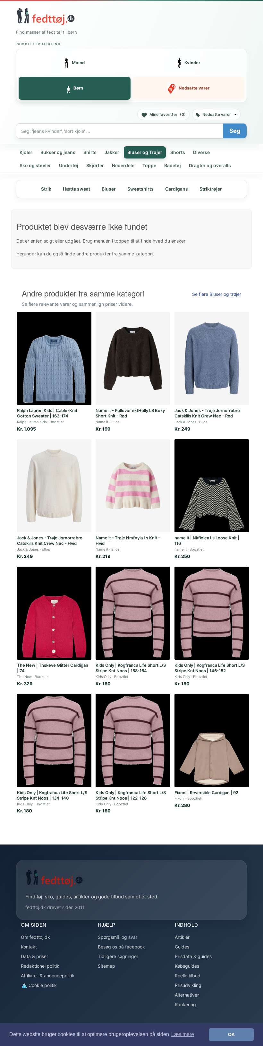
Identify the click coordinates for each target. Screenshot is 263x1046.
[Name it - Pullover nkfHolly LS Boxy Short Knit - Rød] (133, 358)
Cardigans (176, 189)
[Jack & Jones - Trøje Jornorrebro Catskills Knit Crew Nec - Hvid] (54, 485)
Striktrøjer (210, 189)
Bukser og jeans (57, 152)
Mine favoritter (167, 114)
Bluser (109, 189)
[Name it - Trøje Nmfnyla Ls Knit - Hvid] (133, 485)
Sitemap (106, 966)
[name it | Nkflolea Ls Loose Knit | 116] (211, 485)
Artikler (182, 937)
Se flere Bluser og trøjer (216, 294)
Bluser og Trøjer (144, 152)
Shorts (177, 152)
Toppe (149, 165)
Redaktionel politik (40, 966)
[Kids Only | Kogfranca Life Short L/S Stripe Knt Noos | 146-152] (211, 613)
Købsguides (187, 966)
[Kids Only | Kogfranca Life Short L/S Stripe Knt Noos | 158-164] (133, 613)
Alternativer (187, 995)
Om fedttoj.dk (35, 937)
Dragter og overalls (210, 165)
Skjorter (95, 165)
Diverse (201, 152)
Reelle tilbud (187, 975)
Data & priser (34, 956)
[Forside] (45, 16)
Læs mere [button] (182, 1034)
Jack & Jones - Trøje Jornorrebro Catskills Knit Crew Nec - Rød (207, 413)
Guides (182, 946)
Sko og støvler (35, 165)
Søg (234, 130)
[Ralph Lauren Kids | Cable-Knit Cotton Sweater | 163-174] (54, 358)
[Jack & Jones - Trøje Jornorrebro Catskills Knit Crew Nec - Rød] (211, 358)
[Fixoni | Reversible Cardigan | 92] (211, 740)
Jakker (112, 152)
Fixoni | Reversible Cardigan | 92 (206, 792)
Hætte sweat (76, 189)
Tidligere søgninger (118, 956)
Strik (46, 189)
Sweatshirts (140, 189)
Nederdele (123, 165)
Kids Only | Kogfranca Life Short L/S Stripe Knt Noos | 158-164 (131, 668)
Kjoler (26, 152)
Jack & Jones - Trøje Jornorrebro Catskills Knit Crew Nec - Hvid (49, 540)
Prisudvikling (188, 985)
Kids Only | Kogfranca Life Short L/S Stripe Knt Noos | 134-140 (52, 795)
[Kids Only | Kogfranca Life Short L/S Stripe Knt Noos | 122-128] (133, 740)
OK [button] (231, 1034)
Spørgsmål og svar (117, 937)
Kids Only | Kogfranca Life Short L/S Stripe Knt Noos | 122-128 (131, 795)
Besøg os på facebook (121, 946)
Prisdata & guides (193, 956)
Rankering (185, 1004)
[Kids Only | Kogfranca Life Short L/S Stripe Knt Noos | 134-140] (54, 740)
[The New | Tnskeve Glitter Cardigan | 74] (54, 613)
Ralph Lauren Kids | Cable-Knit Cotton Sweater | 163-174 (47, 413)
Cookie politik (42, 985)
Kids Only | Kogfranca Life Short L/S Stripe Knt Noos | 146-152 (209, 668)
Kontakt (29, 946)
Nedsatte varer (216, 114)
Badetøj (172, 165)
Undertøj (68, 165)
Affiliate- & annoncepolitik (47, 975)
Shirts (90, 152)
